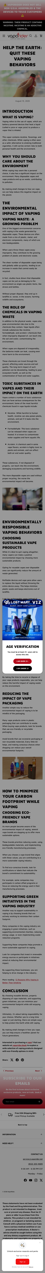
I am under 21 (22, 668)
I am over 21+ (22, 661)
